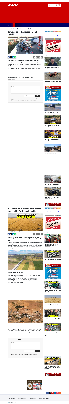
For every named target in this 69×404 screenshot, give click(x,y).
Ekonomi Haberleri (43, 396)
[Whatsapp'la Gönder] (15, 57)
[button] (37, 57)
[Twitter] (11, 57)
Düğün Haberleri (32, 396)
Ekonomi (43, 4)
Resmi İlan (22, 4)
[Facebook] (9, 57)
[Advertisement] (34, 16)
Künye (26, 392)
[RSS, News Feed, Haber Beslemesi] (60, 393)
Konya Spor (28, 4)
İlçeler (38, 4)
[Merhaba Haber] (13, 4)
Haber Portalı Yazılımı (12, 402)
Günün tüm (58, 24)
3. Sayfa (14, 28)
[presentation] (11, 25)
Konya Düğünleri (22, 396)
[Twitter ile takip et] (50, 393)
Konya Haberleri (11, 396)
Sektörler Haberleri (33, 398)
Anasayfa (10, 28)
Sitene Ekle (39, 392)
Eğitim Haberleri (54, 396)
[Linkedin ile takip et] (55, 393)
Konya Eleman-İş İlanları (44, 398)
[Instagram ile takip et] (57, 393)
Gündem (34, 4)
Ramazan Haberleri (12, 398)
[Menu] (50, 5)
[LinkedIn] (13, 57)
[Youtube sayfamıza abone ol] (52, 393)
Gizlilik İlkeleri (34, 392)
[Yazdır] (34, 57)
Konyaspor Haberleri (22, 398)
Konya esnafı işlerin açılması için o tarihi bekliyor (29, 24)
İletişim (29, 392)
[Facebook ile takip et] (47, 393)
